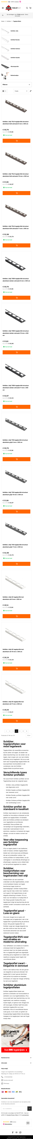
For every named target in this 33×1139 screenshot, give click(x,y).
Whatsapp (6, 1083)
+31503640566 (8, 1077)
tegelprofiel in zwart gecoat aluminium (15, 974)
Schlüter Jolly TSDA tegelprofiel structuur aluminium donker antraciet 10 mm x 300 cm (16, 333)
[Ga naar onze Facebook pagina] (12, 1132)
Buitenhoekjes (15, 75)
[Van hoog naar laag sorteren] (31, 91)
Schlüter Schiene (15, 48)
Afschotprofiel (15, 66)
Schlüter (9, 21)
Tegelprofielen (17, 21)
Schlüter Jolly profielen (13, 785)
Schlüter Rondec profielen (14, 795)
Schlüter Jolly (14, 31)
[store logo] (13, 8)
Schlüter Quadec (15, 57)
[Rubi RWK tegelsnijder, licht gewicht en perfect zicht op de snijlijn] (16, 1038)
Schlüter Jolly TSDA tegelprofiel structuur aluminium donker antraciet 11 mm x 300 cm (16, 388)
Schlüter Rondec (15, 39)
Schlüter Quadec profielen (14, 790)
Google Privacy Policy (12, 1115)
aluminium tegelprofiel (10, 1007)
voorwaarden (25, 1115)
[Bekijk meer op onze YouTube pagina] (16, 1132)
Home (2, 21)
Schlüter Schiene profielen (14, 800)
